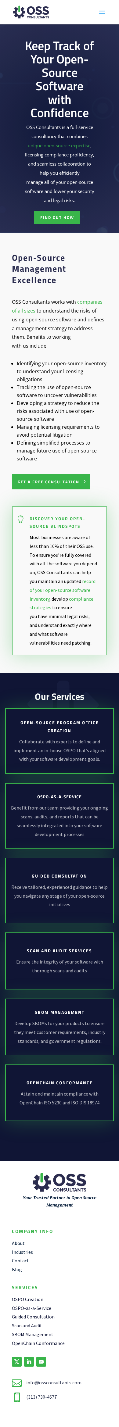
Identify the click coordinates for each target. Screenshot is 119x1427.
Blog (17, 1269)
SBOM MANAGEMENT (60, 1012)
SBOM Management (32, 1334)
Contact (20, 1260)
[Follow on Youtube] (41, 1362)
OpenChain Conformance (38, 1343)
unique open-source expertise (59, 145)
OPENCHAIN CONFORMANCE (60, 1082)
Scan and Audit (27, 1325)
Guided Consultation (59, 876)
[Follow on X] (17, 1362)
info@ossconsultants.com (53, 1382)
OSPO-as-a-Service (31, 1308)
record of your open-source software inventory (63, 590)
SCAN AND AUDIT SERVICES (59, 950)
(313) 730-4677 (41, 1397)
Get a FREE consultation (48, 482)
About (18, 1243)
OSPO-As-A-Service (59, 796)
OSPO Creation (27, 1299)
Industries (22, 1252)
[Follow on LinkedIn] (29, 1362)
